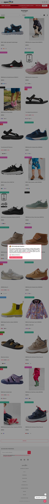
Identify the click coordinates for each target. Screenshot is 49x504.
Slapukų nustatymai (15, 254)
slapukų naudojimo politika (26, 252)
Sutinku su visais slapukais (16, 257)
